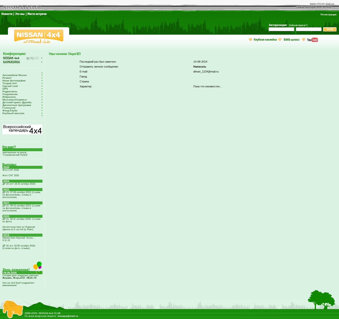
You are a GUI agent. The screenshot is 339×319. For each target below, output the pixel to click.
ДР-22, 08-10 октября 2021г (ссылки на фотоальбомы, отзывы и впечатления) (21, 208)
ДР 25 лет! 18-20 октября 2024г (18, 184)
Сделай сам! (10, 86)
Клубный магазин (13, 113)
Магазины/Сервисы (14, 99)
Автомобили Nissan (14, 75)
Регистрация (329, 14)
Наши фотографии (14, 80)
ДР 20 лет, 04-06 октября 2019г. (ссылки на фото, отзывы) (19, 247)
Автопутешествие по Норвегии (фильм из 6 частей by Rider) (18, 228)
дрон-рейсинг (256, 314)
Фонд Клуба (9, 110)
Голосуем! (8, 107)
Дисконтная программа (16, 105)
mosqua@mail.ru (68, 316)
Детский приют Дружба (17, 102)
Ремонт (7, 77)
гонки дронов (274, 314)
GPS (5, 88)
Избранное (9, 97)
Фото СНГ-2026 (10, 170)
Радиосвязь (9, 91)
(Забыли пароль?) (298, 25)
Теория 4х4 (9, 83)
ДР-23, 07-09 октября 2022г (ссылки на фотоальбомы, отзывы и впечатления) (21, 194)
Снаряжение (10, 94)
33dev (243, 314)
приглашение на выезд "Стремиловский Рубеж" (15, 153)
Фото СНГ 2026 (10, 175)
